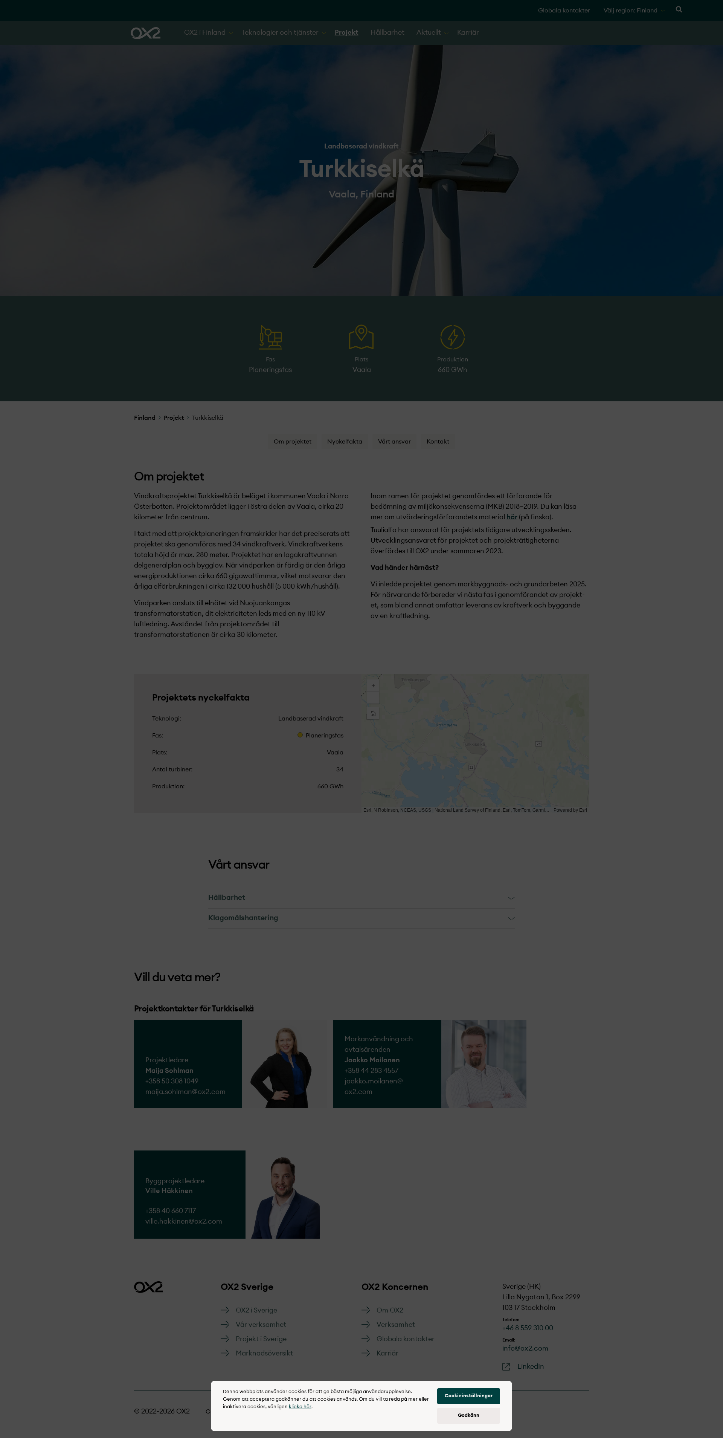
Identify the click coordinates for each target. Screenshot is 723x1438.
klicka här (300, 1406)
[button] (468, 1396)
